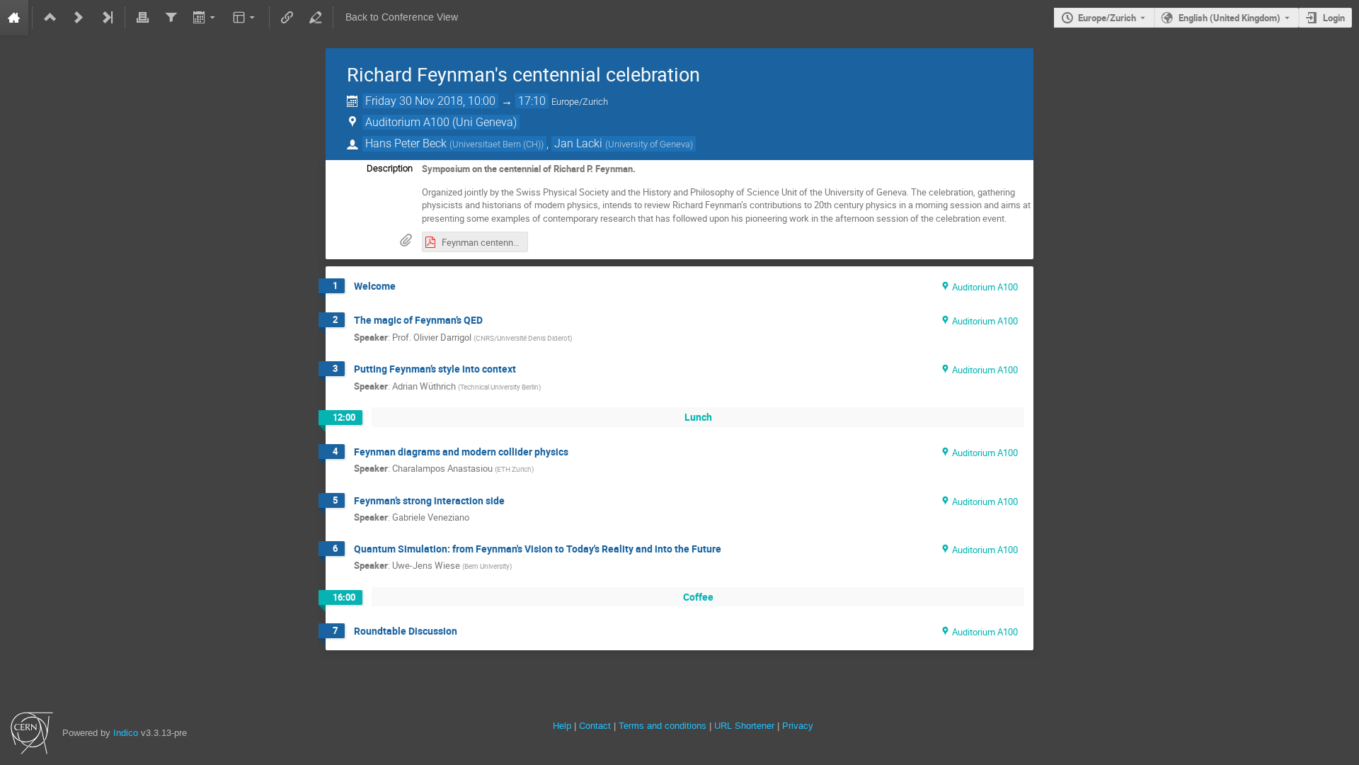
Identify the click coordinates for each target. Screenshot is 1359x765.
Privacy (797, 726)
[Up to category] (50, 17)
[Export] (205, 17)
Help (562, 726)
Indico (125, 733)
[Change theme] (245, 17)
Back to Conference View (401, 17)
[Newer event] (78, 17)
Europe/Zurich (1107, 17)
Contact (595, 726)
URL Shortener (744, 726)
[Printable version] (143, 17)
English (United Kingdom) (1229, 17)
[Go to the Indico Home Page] (14, 17)
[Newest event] (107, 17)
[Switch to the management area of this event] (316, 17)
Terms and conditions (662, 726)
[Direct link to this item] (406, 286)
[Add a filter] (170, 17)
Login (1334, 17)
